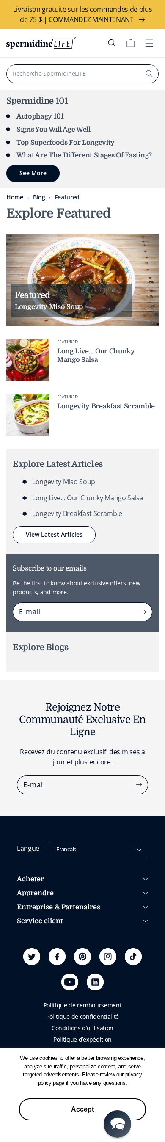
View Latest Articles (54, 534)
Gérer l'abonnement (44, 961)
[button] (112, 43)
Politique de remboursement (83, 1005)
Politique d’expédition (82, 1039)
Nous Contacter (38, 984)
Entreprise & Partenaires (58, 907)
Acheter (30, 879)
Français (66, 849)
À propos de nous (41, 936)
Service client (40, 921)
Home (14, 197)
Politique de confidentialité (82, 1016)
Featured (67, 197)
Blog (39, 197)
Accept (82, 1109)
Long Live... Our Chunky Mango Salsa (96, 355)
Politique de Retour (43, 973)
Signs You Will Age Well (53, 129)
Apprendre (35, 893)
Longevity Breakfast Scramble (106, 406)
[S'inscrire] (143, 611)
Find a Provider (37, 996)
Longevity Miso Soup (63, 481)
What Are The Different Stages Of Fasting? (84, 155)
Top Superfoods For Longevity (65, 142)
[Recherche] (149, 73)
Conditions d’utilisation (82, 1028)
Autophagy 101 (40, 116)
